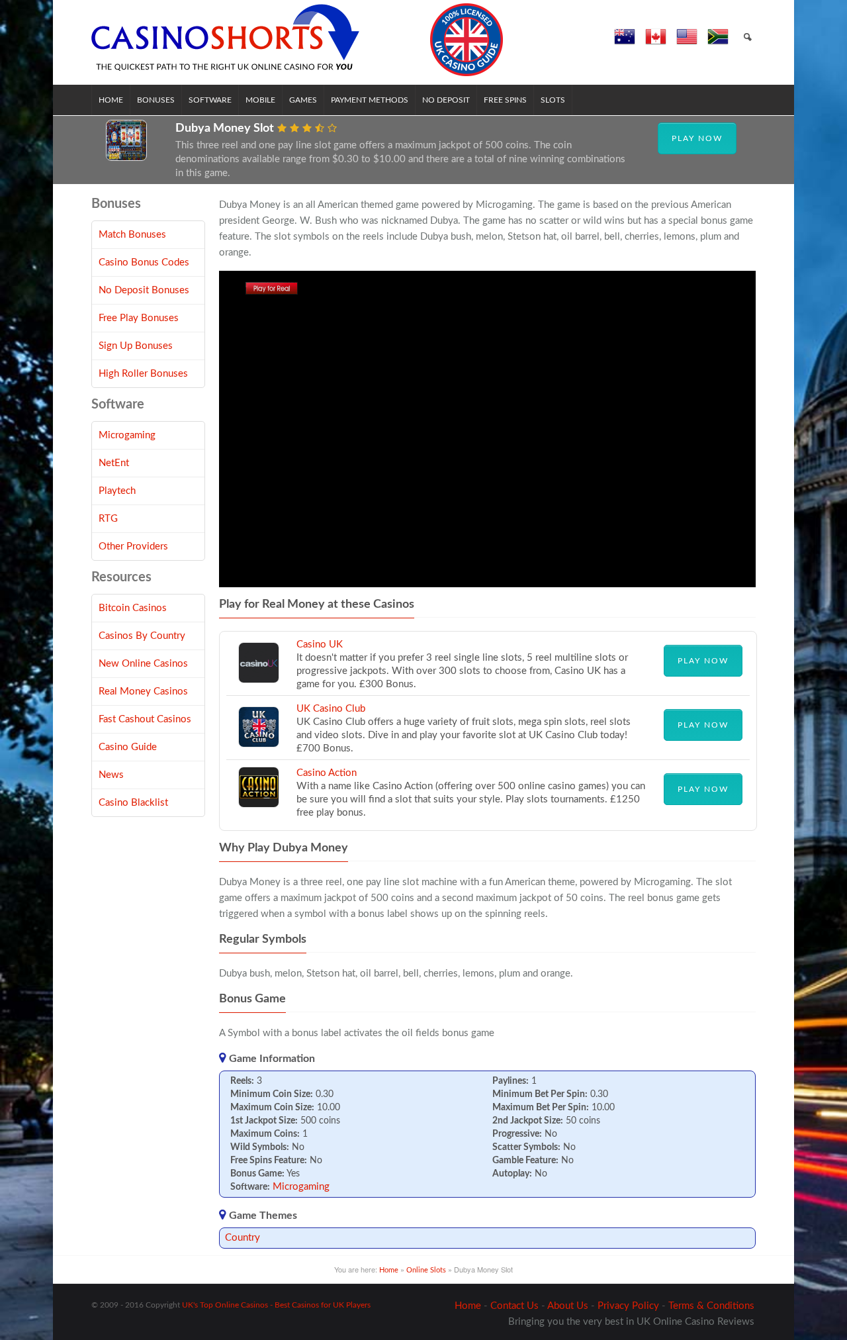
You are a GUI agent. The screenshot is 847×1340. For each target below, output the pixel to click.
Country (242, 1238)
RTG (108, 519)
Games (303, 100)
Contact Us (514, 1306)
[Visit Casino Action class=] (258, 805)
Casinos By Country (142, 636)
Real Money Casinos (143, 691)
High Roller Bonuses (143, 374)
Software (210, 100)
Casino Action (326, 773)
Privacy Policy (628, 1306)
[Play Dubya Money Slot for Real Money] (126, 158)
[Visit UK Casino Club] (258, 744)
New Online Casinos (143, 664)
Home (111, 100)
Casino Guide (128, 747)
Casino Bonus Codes (144, 262)
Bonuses (156, 100)
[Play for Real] (271, 292)
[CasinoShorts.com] (297, 39)
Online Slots (426, 1270)
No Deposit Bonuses (144, 290)
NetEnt (114, 463)
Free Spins (505, 100)
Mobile (260, 100)
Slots (553, 100)
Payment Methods (369, 100)
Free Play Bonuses (139, 318)
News (111, 775)
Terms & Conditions (711, 1306)
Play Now (697, 138)
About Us (567, 1306)
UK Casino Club (330, 709)
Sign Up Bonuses (136, 346)
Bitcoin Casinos (133, 608)
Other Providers (133, 546)
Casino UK (319, 644)
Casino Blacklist (133, 803)
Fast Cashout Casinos (145, 719)
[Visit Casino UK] (258, 680)
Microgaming (301, 1187)
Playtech (117, 491)
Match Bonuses (132, 235)
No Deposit (446, 100)
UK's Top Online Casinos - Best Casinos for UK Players (276, 1305)
